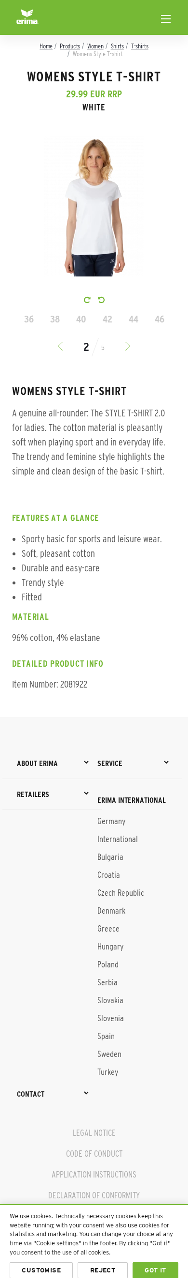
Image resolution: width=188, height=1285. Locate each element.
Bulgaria (110, 857)
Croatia (108, 875)
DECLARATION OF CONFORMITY (94, 1195)
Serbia (107, 982)
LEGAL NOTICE (94, 1133)
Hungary (110, 946)
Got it (155, 1270)
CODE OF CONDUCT (94, 1154)
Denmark (111, 911)
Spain (106, 1036)
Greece (108, 928)
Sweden (109, 1054)
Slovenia (110, 1018)
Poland (108, 964)
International (117, 839)
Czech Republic (120, 893)
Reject (102, 1270)
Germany (111, 821)
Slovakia (110, 1000)
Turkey (107, 1072)
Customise (41, 1270)
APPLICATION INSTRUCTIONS (94, 1174)
